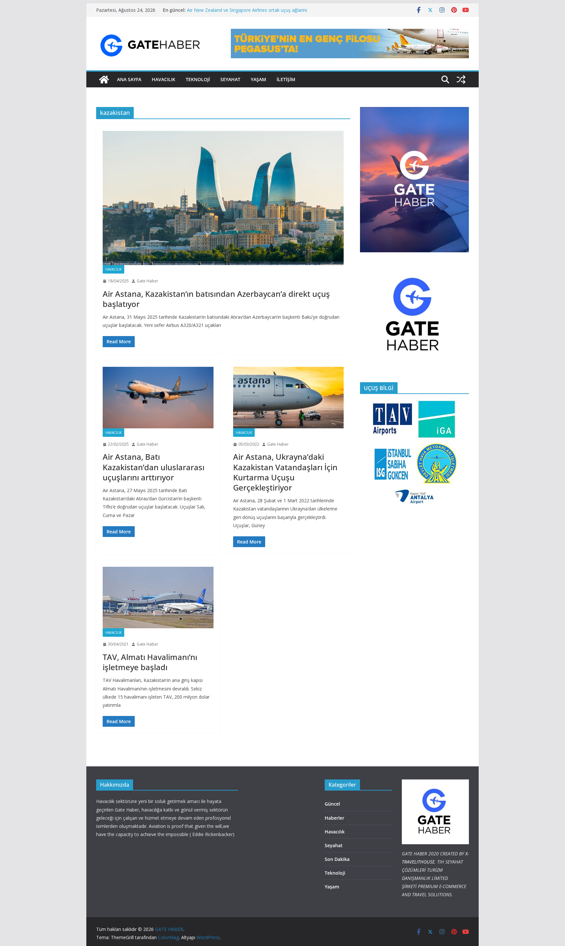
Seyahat (230, 79)
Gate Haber (147, 281)
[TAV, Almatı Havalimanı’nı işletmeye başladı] (158, 597)
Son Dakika (337, 859)
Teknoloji (335, 873)
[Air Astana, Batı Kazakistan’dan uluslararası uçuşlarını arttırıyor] (158, 397)
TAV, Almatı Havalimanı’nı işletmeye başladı (150, 661)
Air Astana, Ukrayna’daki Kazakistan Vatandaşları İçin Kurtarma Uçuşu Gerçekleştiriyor (285, 472)
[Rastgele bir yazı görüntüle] (461, 79)
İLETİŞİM (286, 79)
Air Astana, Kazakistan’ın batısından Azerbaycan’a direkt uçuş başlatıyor (216, 298)
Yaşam (258, 79)
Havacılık (113, 269)
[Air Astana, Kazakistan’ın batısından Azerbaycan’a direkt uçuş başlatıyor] (223, 198)
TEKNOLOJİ (198, 79)
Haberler (334, 818)
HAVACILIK (163, 79)
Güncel (332, 804)
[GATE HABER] (104, 79)
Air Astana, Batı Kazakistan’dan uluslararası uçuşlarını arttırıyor (153, 466)
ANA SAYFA (129, 79)
